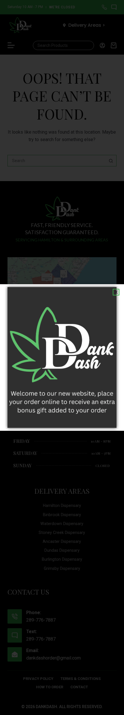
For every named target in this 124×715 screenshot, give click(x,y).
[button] (116, 292)
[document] (62, 357)
